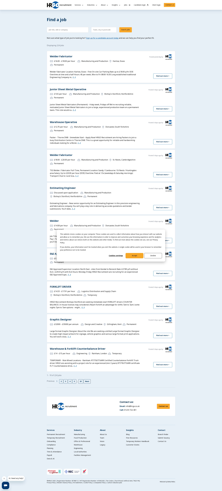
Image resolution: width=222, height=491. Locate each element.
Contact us (163, 406)
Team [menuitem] (102, 438)
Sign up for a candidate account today (102, 38)
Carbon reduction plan (114, 483)
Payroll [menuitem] (49, 455)
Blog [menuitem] (128, 434)
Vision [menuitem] (102, 441)
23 (81, 381)
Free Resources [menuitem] (132, 438)
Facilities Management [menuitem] (82, 455)
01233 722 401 (130, 410)
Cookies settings (116, 255)
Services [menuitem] (51, 430)
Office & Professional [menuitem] (82, 441)
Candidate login (140, 5)
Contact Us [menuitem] (162, 441)
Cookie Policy (88, 483)
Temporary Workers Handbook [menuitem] (137, 441)
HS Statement (77, 483)
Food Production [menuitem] (80, 438)
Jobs (126, 5)
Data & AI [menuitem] (50, 459)
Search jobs (125, 30)
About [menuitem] (103, 430)
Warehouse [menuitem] (78, 445)
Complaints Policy (100, 483)
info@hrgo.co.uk (133, 406)
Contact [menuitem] (161, 430)
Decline (153, 255)
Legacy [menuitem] (102, 445)
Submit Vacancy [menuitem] (164, 438)
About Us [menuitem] (103, 434)
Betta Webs (171, 482)
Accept (134, 255)
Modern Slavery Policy (64, 483)
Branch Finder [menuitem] (163, 434)
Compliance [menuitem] (51, 445)
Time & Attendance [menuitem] (54, 452)
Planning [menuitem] (50, 448)
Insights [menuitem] (130, 430)
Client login (156, 5)
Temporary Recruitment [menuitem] (56, 438)
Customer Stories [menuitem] (132, 445)
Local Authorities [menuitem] (80, 452)
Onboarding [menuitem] (51, 441)
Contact (169, 5)
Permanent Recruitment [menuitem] (56, 434)
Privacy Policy (51, 483)
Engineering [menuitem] (78, 448)
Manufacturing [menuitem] (79, 434)
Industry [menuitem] (78, 430)
